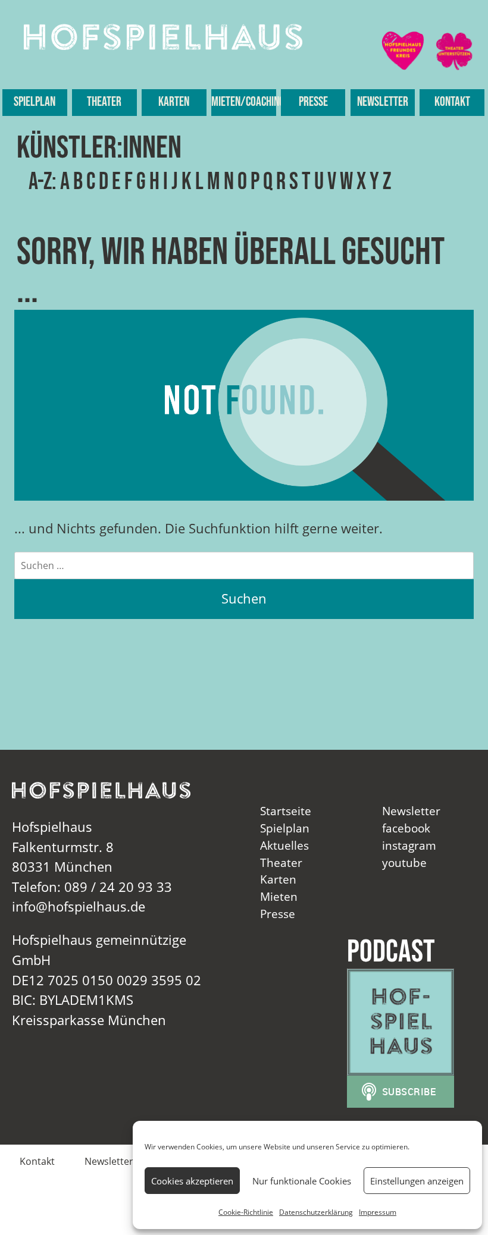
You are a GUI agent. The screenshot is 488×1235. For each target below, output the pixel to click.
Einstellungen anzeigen (417, 1181)
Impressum (377, 1212)
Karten (173, 102)
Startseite (285, 811)
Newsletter (382, 102)
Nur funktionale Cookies (301, 1181)
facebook (406, 828)
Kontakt (452, 102)
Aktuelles (284, 845)
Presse (313, 102)
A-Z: (43, 182)
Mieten (279, 896)
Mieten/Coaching (243, 102)
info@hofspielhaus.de (78, 906)
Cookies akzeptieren (192, 1181)
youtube (404, 862)
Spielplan (34, 102)
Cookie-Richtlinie (245, 1212)
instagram (409, 845)
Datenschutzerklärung (316, 1212)
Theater (104, 102)
